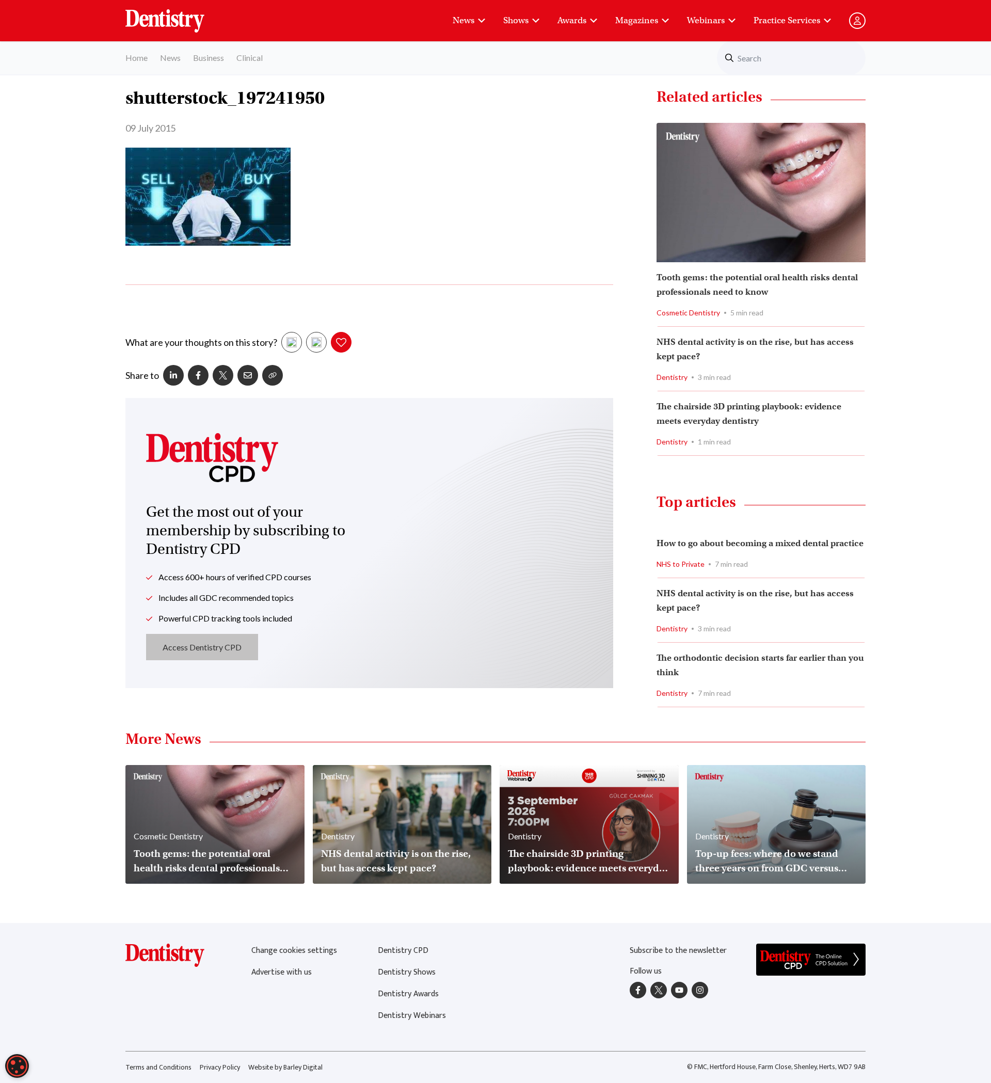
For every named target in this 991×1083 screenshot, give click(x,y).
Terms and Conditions (158, 1067)
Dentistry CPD (403, 951)
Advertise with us (281, 972)
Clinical (249, 57)
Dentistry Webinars (412, 1016)
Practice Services (787, 20)
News (463, 20)
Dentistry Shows (407, 972)
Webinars (706, 20)
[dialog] (17, 1066)
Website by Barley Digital (285, 1067)
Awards (571, 20)
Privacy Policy (220, 1067)
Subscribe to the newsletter (678, 951)
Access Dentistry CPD (202, 647)
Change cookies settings (294, 951)
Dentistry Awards (408, 994)
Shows (516, 20)
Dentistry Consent (177, 15)
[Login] (857, 20)
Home (136, 57)
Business (208, 57)
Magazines (636, 20)
